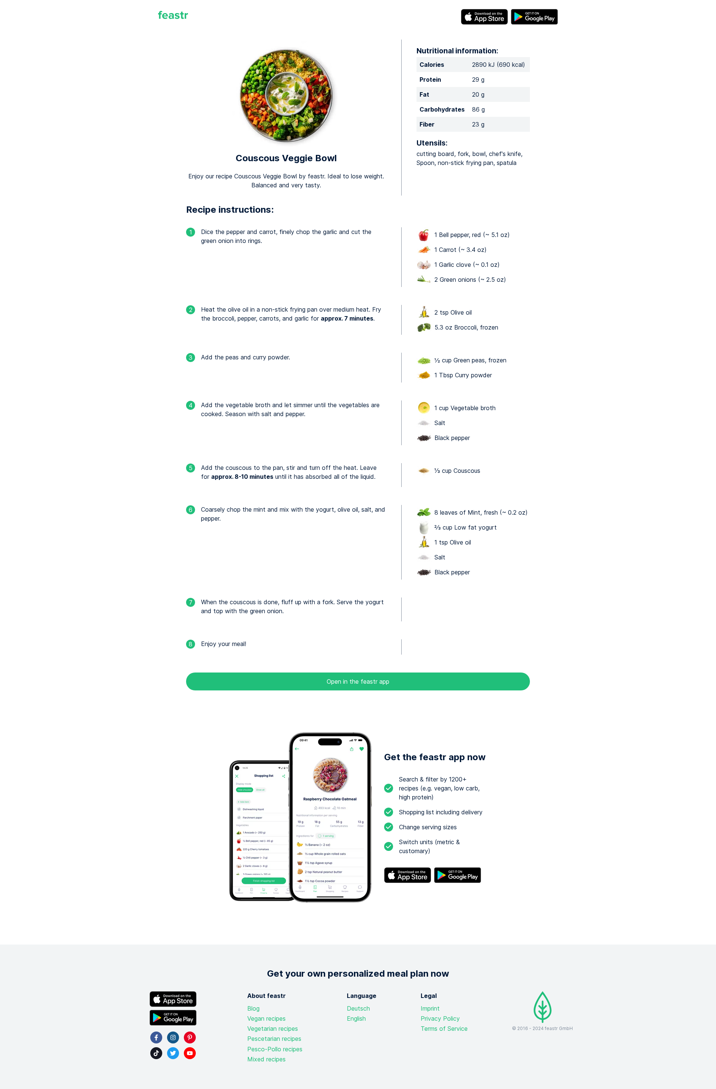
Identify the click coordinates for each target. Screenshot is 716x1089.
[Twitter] (173, 1053)
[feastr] (173, 17)
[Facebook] (156, 1037)
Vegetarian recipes (272, 1028)
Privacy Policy (440, 1018)
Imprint (430, 1008)
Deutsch (358, 1008)
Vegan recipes (266, 1018)
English (356, 1018)
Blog (253, 1008)
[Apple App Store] (484, 17)
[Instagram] (173, 1037)
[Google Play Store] (534, 17)
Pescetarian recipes (274, 1038)
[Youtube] (190, 1053)
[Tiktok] (156, 1053)
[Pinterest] (190, 1037)
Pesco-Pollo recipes (274, 1049)
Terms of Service (444, 1028)
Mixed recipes (266, 1059)
